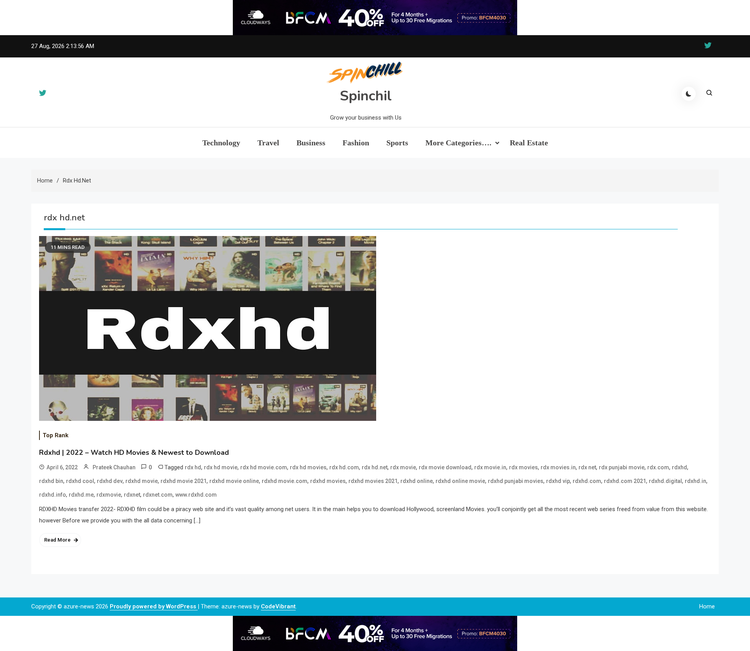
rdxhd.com (587, 481)
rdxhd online (416, 481)
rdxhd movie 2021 (184, 481)
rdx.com (658, 467)
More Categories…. (458, 142)
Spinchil (366, 96)
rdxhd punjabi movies (515, 481)
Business (310, 142)
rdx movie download (445, 467)
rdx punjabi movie (622, 467)
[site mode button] (689, 94)
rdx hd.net (375, 467)
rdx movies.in (558, 467)
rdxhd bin (51, 481)
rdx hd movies (308, 467)
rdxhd (679, 467)
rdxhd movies (328, 481)
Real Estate (529, 142)
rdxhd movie (141, 481)
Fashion (356, 142)
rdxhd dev (110, 481)
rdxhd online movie (460, 481)
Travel (268, 142)
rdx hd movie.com (263, 467)
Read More (57, 540)
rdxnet (132, 495)
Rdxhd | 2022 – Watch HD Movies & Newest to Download (134, 452)
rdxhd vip (558, 481)
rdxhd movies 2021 (373, 481)
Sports (397, 142)
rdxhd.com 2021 (625, 481)
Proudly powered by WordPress (154, 606)
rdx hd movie (221, 467)
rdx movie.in (490, 467)
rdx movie (403, 467)
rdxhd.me (81, 495)
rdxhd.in (695, 481)
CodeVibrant (278, 606)
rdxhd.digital (665, 481)
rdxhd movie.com (284, 481)
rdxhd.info (52, 495)
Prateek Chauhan (114, 467)
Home (707, 606)
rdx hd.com (344, 467)
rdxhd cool (80, 481)
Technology (221, 142)
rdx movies (523, 467)
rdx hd (193, 467)
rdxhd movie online (234, 481)
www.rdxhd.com (196, 495)
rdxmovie (108, 495)
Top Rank (55, 435)
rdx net (587, 467)
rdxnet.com (158, 495)
